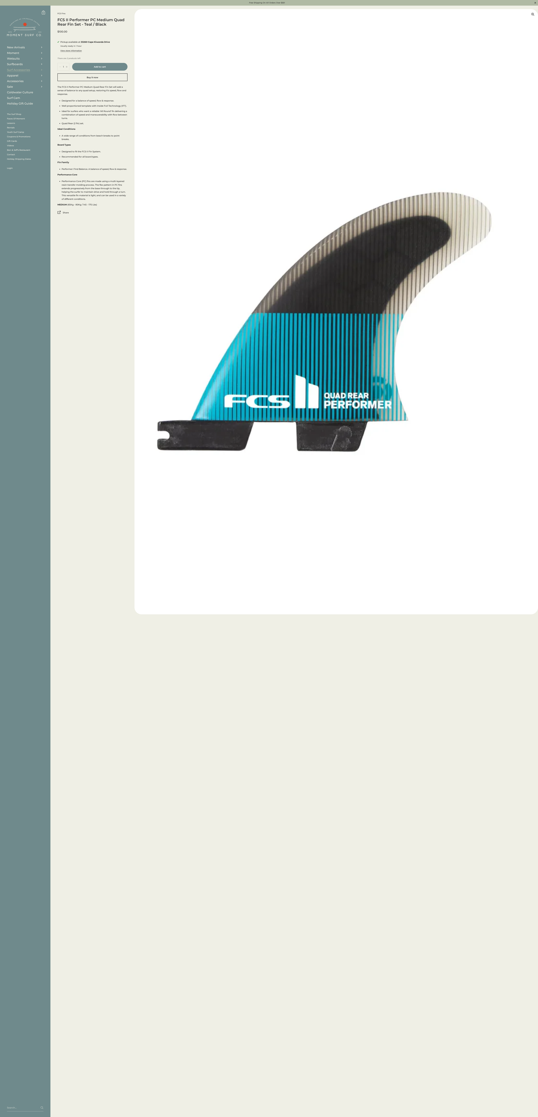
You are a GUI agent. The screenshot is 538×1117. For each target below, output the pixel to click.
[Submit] (41, 1107)
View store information (71, 50)
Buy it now (92, 77)
